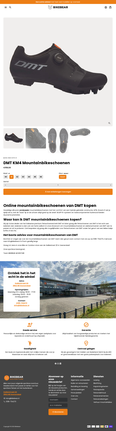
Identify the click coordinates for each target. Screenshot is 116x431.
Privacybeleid (76, 393)
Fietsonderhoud (99, 393)
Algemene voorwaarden (80, 380)
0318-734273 (10, 401)
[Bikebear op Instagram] (58, 363)
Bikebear (18, 426)
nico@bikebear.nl (11, 398)
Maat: (6, 173)
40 (6, 177)
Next (110, 72)
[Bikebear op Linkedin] (60, 363)
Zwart (62, 177)
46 (41, 177)
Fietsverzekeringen (100, 399)
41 (11, 177)
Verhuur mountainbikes (102, 402)
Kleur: (63, 173)
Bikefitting (97, 383)
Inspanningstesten (100, 386)
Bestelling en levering (79, 386)
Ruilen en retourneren (79, 383)
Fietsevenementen (101, 396)
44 (29, 177)
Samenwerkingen (78, 389)
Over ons (74, 396)
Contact (74, 399)
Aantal (5, 181)
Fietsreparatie (98, 389)
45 (35, 177)
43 (23, 177)
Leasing (96, 380)
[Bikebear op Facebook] (55, 363)
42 (17, 177)
